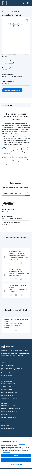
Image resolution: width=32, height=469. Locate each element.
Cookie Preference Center (16, 464)
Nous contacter (5, 425)
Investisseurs (4, 414)
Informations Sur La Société (8, 405)
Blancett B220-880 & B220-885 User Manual (19, 274)
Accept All (16, 460)
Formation (4, 431)
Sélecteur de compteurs (7, 386)
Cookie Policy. (6, 452)
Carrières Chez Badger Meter (8, 417)
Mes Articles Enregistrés (7, 395)
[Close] (30, 439)
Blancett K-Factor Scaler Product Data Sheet (18, 290)
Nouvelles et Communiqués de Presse (10, 408)
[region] (16, 452)
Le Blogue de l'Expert (6, 389)
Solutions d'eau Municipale (8, 365)
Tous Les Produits (5, 362)
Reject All (16, 455)
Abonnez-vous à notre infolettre (9, 398)
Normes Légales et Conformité (9, 411)
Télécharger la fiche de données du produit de (16, 188)
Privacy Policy (14, 445)
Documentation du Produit (8, 383)
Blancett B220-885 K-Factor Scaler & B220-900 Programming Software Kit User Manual (18, 256)
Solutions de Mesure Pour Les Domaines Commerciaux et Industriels (11, 369)
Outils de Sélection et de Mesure (9, 392)
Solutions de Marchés (6, 375)
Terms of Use (22, 444)
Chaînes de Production (7, 372)
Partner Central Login (6, 428)
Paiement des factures (7, 434)
